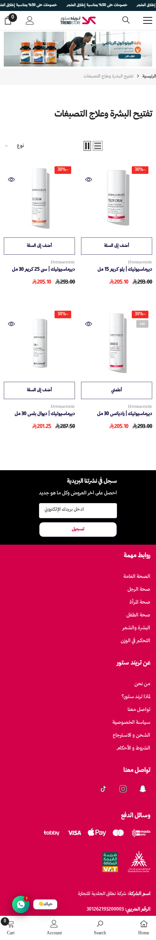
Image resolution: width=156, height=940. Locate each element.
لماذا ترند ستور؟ (136, 697)
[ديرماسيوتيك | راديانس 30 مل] (116, 342)
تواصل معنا (139, 710)
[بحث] (126, 20)
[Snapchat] (142, 788)
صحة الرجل (139, 590)
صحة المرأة (139, 603)
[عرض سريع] (88, 179)
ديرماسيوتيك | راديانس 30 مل (124, 414)
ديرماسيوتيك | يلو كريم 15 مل (125, 269)
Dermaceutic (140, 262)
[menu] (147, 20)
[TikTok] (103, 788)
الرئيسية (149, 76)
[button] (98, 146)
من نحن (142, 684)
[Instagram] (123, 788)
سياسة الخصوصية (131, 723)
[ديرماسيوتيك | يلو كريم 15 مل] (116, 198)
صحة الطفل (138, 615)
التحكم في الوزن (135, 641)
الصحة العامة (136, 577)
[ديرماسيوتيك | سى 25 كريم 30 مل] (39, 198)
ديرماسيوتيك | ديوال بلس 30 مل (45, 414)
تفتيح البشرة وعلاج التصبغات (109, 76)
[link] (100, 927)
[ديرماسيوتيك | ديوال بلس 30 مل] (39, 342)
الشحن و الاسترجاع (131, 736)
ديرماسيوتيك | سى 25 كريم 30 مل (43, 269)
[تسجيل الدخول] (30, 20)
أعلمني (116, 390)
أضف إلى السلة (116, 245)
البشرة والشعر (136, 628)
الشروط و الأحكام (133, 749)
